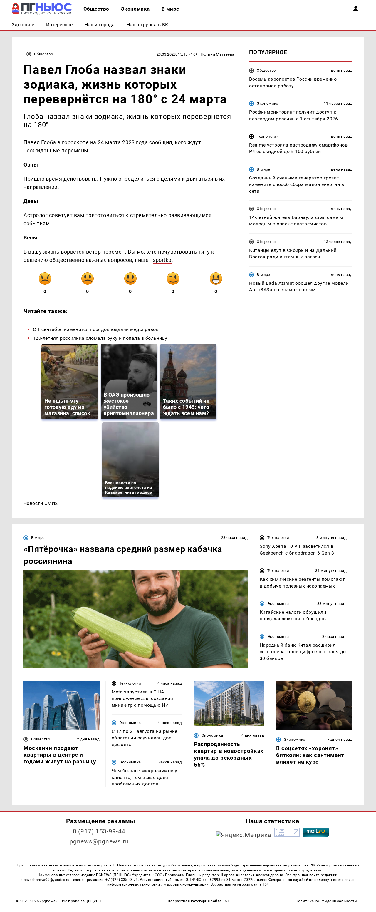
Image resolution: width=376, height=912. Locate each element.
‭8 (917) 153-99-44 (99, 831)
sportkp (162, 260)
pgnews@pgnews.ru (99, 841)
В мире (263, 169)
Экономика (267, 103)
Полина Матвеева (217, 54)
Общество (43, 54)
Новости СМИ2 (41, 503)
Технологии (268, 136)
